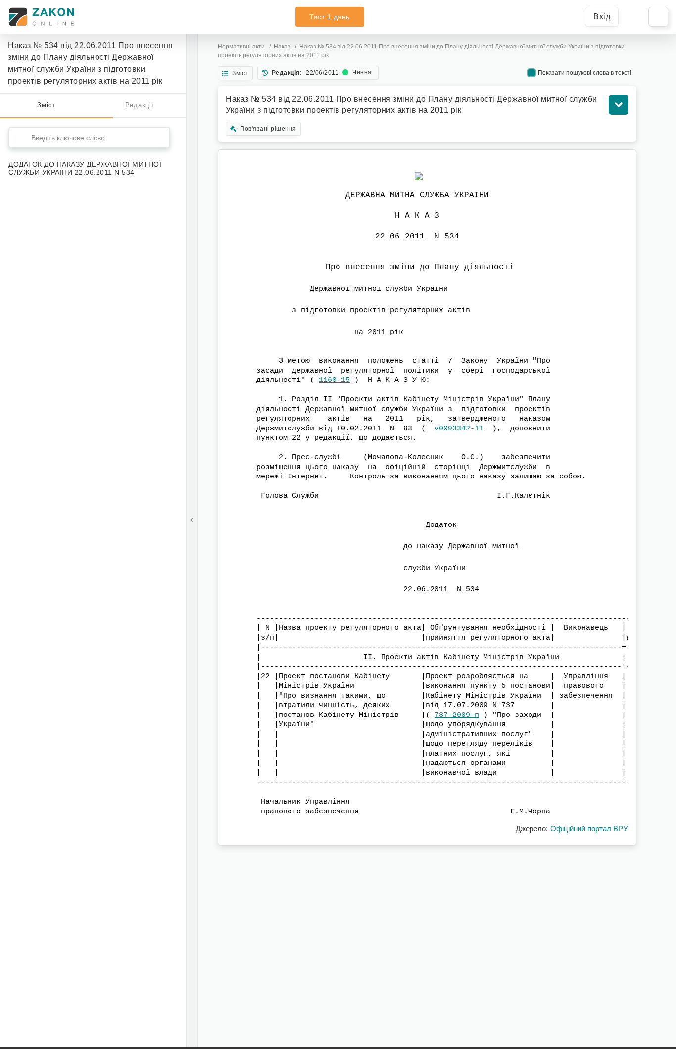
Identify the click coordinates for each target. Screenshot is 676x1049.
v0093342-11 (459, 429)
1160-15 (334, 380)
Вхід (601, 16)
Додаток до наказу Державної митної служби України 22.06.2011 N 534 (84, 168)
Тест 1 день (329, 17)
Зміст (46, 105)
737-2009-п (457, 715)
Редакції (139, 105)
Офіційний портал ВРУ (589, 828)
